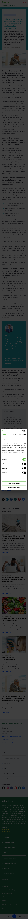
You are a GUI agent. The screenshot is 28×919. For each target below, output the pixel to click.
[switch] (24, 464)
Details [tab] (14, 434)
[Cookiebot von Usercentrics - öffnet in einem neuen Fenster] (20, 431)
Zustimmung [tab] (5, 434)
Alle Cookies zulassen (14, 479)
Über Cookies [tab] (22, 434)
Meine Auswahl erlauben (14, 483)
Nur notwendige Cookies (14, 487)
